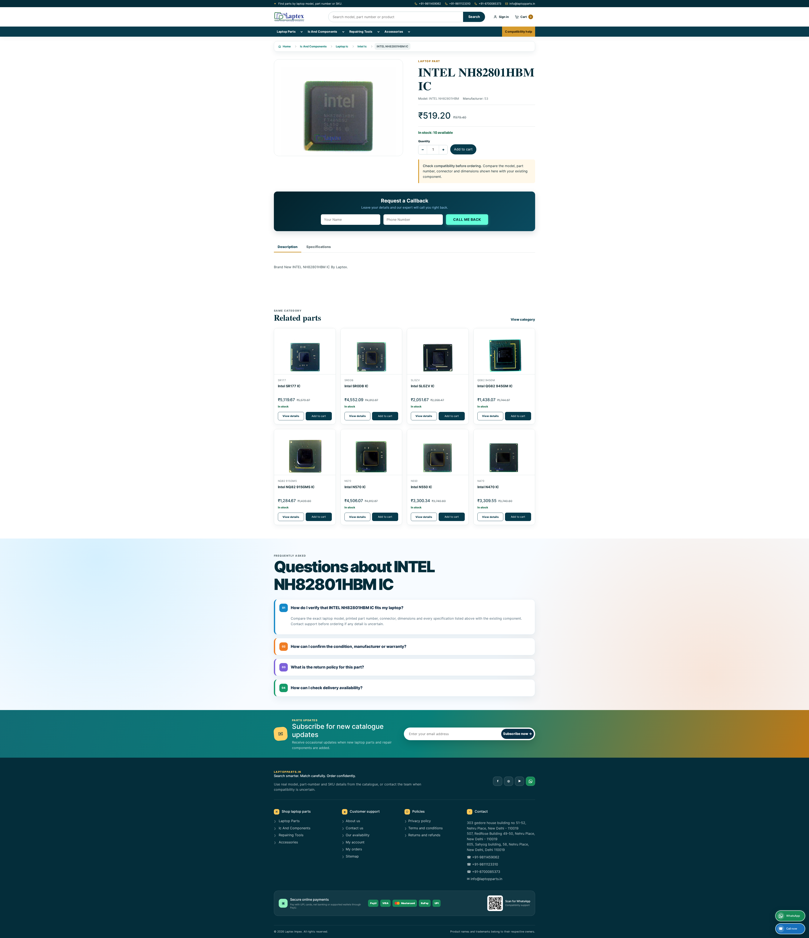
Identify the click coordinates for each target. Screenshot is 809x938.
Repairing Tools (360, 31)
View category (523, 319)
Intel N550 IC (421, 487)
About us (353, 821)
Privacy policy (419, 821)
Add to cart (463, 149)
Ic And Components (322, 31)
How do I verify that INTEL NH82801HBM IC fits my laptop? (343, 607)
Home (287, 46)
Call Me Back (467, 219)
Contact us (354, 828)
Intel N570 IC (355, 487)
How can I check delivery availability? (322, 687)
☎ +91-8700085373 (483, 872)
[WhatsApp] (530, 781)
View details (291, 416)
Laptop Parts (286, 31)
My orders (354, 849)
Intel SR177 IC (289, 386)
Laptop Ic (342, 46)
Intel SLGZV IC (422, 386)
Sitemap (352, 856)
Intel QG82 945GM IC (495, 386)
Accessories (393, 31)
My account (355, 842)
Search (474, 17)
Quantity (424, 141)
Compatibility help (518, 31)
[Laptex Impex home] (298, 17)
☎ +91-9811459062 (483, 857)
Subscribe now (517, 734)
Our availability (358, 835)
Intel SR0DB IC (356, 386)
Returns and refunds (424, 835)
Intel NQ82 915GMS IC (296, 487)
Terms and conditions (425, 828)
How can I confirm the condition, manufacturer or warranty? (344, 646)
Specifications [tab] (318, 247)
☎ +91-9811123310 (482, 864)
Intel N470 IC (488, 487)
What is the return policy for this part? (323, 667)
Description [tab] (287, 247)
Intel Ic (362, 46)
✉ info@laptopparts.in (484, 879)
